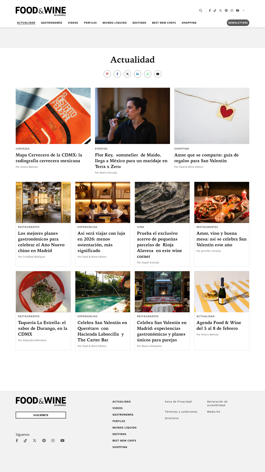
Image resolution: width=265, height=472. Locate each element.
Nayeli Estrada (150, 262)
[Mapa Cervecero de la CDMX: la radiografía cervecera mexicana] (53, 116)
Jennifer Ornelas (211, 251)
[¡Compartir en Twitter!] (127, 74)
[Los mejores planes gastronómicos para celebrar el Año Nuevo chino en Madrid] (43, 202)
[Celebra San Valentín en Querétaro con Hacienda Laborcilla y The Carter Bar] (102, 291)
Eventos (101, 148)
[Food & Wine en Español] (41, 10)
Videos (73, 22)
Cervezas (23, 148)
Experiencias (88, 227)
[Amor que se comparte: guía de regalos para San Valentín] (211, 116)
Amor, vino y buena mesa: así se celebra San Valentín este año (221, 238)
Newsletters (238, 22)
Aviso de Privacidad (178, 401)
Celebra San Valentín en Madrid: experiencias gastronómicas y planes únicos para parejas (162, 331)
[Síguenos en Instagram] (232, 10)
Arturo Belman (29, 167)
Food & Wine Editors (191, 167)
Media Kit (213, 411)
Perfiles (90, 22)
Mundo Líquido (115, 22)
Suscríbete (40, 415)
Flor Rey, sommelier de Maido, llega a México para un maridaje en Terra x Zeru (131, 160)
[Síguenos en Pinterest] (226, 10)
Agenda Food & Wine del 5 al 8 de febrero (218, 325)
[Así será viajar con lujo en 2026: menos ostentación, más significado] (102, 202)
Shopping (189, 22)
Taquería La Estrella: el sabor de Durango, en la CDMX (42, 328)
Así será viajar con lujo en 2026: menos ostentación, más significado (101, 241)
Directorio (172, 418)
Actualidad (26, 22)
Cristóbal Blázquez (34, 256)
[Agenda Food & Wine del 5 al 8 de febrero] (221, 291)
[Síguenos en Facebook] (210, 10)
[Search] (201, 10)
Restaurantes (29, 227)
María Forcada (108, 172)
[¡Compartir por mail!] (157, 74)
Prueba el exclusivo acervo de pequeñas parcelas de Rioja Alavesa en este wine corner (159, 244)
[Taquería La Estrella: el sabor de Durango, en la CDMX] (43, 291)
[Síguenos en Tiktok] (215, 10)
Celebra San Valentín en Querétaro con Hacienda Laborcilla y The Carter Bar (102, 331)
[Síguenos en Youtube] (237, 10)
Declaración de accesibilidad (217, 403)
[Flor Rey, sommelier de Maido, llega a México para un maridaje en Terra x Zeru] (132, 116)
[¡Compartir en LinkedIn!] (137, 74)
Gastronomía (51, 22)
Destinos (139, 22)
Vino (140, 227)
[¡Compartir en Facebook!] (117, 74)
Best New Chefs (164, 22)
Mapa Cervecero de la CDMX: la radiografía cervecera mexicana (49, 157)
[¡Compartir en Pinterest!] (107, 74)
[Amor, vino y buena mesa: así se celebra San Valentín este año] (221, 202)
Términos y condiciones (181, 411)
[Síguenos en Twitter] (220, 10)
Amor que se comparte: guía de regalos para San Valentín (206, 157)
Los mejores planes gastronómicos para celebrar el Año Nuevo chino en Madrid (41, 241)
